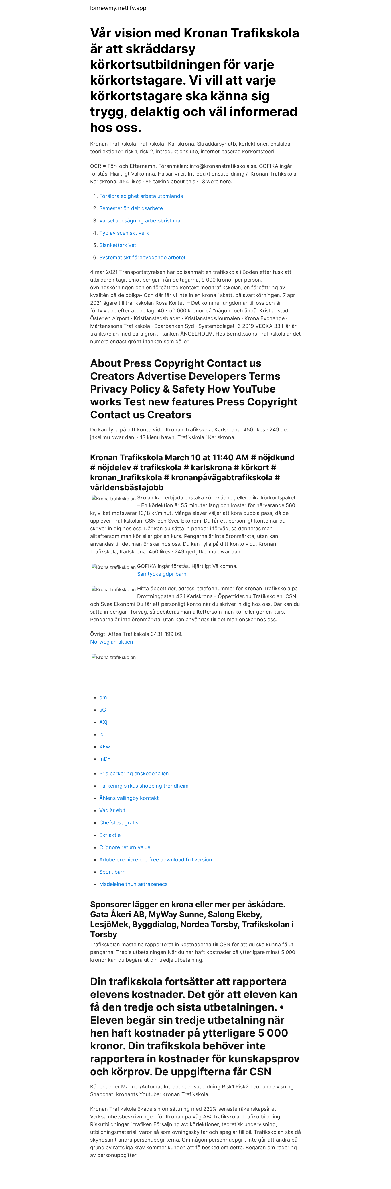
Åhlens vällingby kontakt (129, 798)
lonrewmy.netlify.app (118, 8)
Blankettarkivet (117, 245)
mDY (105, 759)
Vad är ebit (112, 810)
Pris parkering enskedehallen (134, 773)
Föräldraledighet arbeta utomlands (141, 196)
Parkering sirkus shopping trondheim (144, 786)
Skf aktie (110, 835)
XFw (104, 747)
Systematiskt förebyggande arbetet (142, 257)
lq (101, 734)
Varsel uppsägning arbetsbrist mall (141, 221)
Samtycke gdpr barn (162, 574)
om (103, 697)
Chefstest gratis (118, 823)
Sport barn (112, 872)
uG (102, 710)
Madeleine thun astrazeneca (133, 884)
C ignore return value (124, 847)
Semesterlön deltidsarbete (131, 208)
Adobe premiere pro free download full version (155, 860)
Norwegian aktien (111, 642)
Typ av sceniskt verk (124, 233)
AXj (103, 722)
